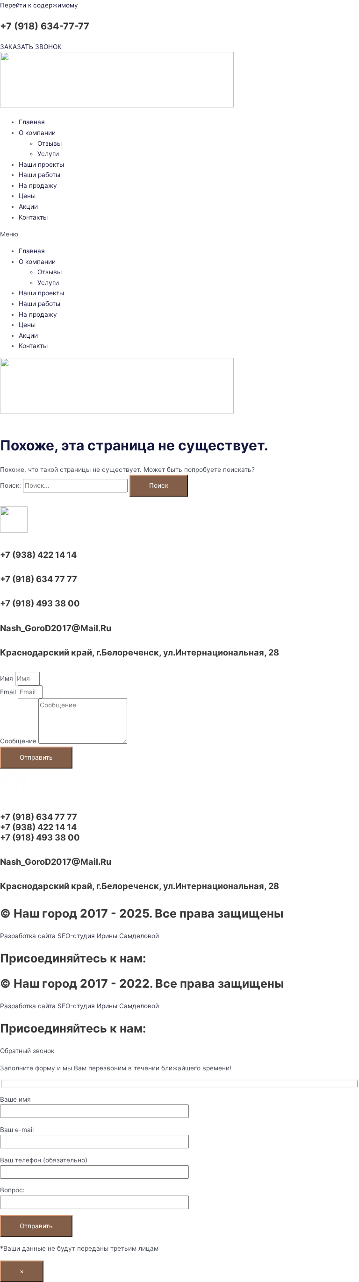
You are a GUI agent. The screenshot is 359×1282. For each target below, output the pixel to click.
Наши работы (39, 174)
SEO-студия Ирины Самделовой (108, 936)
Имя (7, 678)
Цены (27, 195)
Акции (28, 206)
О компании (37, 132)
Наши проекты (41, 164)
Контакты (33, 217)
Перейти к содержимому (39, 5)
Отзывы (49, 143)
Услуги (48, 153)
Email (9, 692)
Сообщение (19, 741)
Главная (32, 122)
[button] (179, 234)
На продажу (38, 185)
